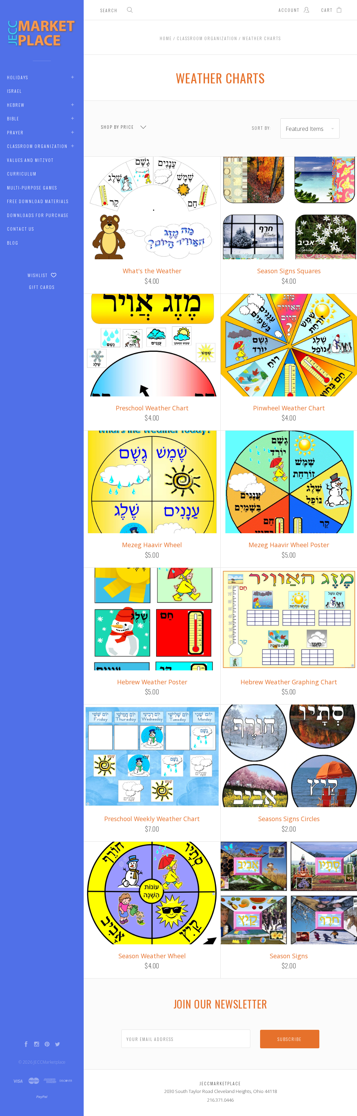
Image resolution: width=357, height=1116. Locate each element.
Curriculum (22, 174)
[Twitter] (57, 1045)
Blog (12, 243)
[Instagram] (36, 1045)
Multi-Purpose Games (32, 188)
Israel (14, 91)
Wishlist (38, 275)
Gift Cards (42, 287)
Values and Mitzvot (30, 160)
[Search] (130, 10)
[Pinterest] (47, 1045)
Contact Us (20, 229)
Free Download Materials (38, 201)
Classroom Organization (37, 146)
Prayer (15, 132)
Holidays (17, 77)
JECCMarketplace (49, 1062)
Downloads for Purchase (38, 215)
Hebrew (16, 105)
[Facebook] (26, 1045)
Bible (13, 118)
